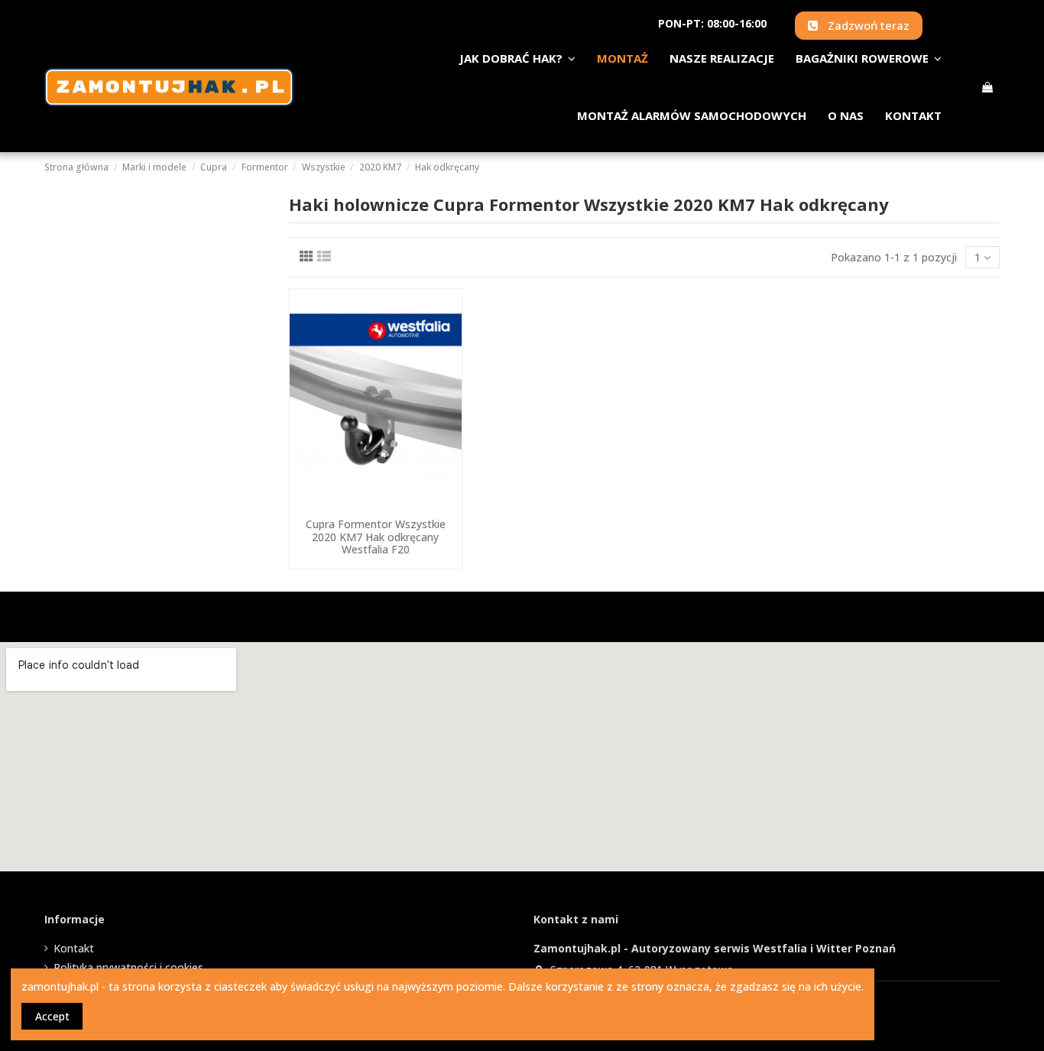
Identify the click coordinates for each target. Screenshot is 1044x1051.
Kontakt (73, 948)
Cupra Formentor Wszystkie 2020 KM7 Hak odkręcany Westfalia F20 (376, 537)
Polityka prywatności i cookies (128, 967)
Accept (52, 1016)
